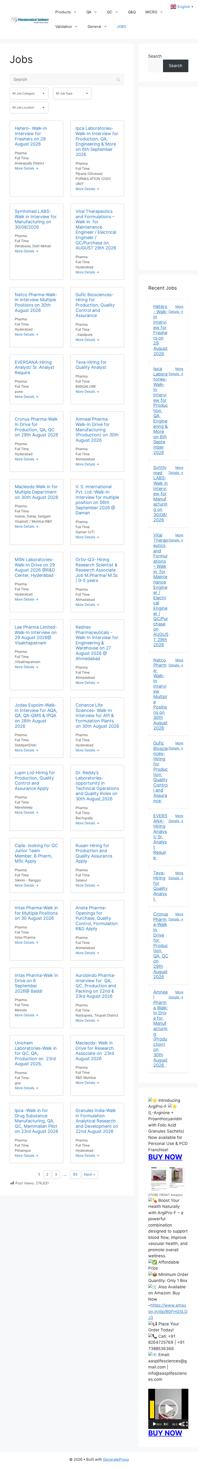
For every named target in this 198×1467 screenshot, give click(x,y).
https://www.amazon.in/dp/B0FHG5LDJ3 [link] (167, 1311)
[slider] (166, 1424)
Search (155, 56)
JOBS (121, 26)
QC (109, 12)
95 (75, 1174)
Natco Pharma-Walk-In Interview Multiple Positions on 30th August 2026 (160, 694)
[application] (168, 1409)
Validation (63, 26)
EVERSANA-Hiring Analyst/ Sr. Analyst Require (160, 836)
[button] (168, 1409)
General (94, 26)
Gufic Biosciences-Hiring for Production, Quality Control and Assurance (160, 772)
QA (88, 12)
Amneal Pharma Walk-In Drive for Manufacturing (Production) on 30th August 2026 (160, 1028)
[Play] (154, 1424)
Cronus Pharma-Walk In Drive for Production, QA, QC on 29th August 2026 (160, 945)
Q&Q (132, 12)
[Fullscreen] (185, 1424)
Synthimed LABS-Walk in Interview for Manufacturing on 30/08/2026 (160, 493)
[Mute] (181, 1424)
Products (63, 12)
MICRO (151, 12)
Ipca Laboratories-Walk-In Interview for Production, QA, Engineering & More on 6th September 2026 (160, 410)
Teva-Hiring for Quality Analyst (160, 886)
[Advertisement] (168, 181)
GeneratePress (116, 1459)
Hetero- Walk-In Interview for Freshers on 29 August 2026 (160, 330)
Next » (89, 1174)
